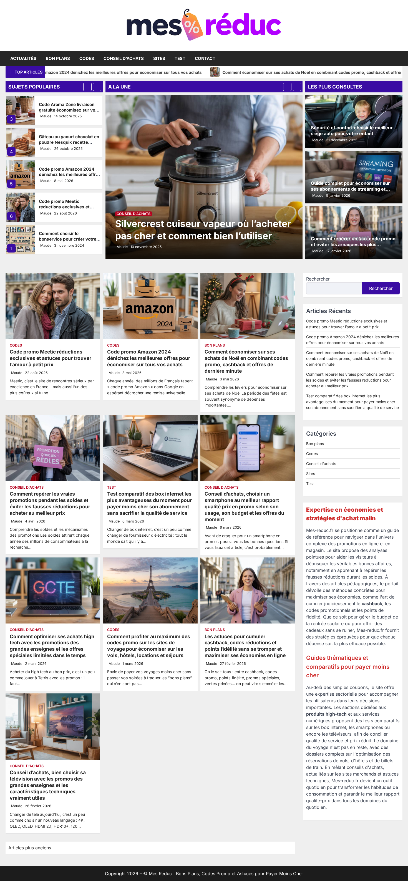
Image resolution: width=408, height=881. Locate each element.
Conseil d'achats (133, 214)
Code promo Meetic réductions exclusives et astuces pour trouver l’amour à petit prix (69, 209)
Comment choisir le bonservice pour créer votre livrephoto (67, 239)
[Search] (398, 58)
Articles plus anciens (29, 847)
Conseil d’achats (124, 58)
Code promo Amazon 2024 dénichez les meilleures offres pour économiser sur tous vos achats (70, 177)
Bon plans (58, 58)
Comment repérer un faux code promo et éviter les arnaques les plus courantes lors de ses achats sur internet (353, 247)
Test (180, 58)
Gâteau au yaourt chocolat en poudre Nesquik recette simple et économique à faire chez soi (69, 145)
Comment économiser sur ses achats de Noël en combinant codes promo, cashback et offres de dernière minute (282, 72)
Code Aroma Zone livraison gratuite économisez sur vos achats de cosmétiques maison (68, 112)
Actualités (23, 58)
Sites (159, 58)
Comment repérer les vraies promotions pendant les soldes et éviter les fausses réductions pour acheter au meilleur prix (50, 503)
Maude (45, 116)
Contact (205, 58)
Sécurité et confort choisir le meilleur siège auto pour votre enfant (352, 130)
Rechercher (318, 279)
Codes (86, 58)
